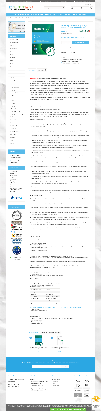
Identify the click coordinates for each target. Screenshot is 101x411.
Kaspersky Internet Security (16, 90)
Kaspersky (12, 81)
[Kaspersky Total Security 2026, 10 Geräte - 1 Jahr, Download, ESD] (39, 340)
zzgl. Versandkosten (68, 33)
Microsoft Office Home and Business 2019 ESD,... (60, 348)
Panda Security (13, 125)
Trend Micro (13, 128)
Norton (12, 122)
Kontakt (12, 177)
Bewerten (77, 49)
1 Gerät (12, 95)
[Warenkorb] (91, 7)
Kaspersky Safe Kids (14, 106)
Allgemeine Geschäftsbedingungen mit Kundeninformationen (16, 188)
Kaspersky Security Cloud (15, 111)
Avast (11, 63)
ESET (11, 72)
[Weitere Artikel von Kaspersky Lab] (84, 31)
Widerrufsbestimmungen (15, 183)
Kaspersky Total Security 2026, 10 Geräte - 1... (39, 348)
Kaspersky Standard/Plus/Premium (15, 84)
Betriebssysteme (14, 39)
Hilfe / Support (13, 175)
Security (12, 51)
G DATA (12, 78)
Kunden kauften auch (33, 332)
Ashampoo (12, 57)
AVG (11, 66)
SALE (11, 146)
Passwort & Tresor (14, 131)
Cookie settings (13, 171)
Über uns (12, 173)
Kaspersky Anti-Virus (15, 87)
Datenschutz (13, 185)
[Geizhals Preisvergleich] (17, 242)
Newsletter (55, 381)
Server (11, 140)
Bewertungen (42, 70)
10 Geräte (13, 103)
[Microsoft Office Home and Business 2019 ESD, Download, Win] (60, 340)
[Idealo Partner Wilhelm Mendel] (17, 250)
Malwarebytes (13, 120)
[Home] (15, 14)
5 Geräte (13, 100)
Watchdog (12, 137)
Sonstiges (12, 143)
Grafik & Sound (13, 48)
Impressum (12, 191)
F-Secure (12, 75)
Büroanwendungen (14, 42)
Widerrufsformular (35, 387)
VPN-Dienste (13, 134)
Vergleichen (64, 47)
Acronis (12, 54)
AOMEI (11, 60)
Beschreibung (32, 70)
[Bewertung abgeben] (69, 29)
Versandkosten (27, 405)
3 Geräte (13, 98)
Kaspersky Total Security (16, 92)
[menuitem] (88, 4)
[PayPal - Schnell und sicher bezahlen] (16, 197)
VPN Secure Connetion (15, 108)
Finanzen (12, 45)
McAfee (12, 117)
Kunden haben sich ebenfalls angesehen (50, 332)
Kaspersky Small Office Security (17, 114)
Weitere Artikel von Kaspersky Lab (39, 310)
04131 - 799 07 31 (13, 385)
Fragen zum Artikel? (66, 49)
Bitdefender (13, 69)
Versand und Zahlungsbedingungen (15, 180)
